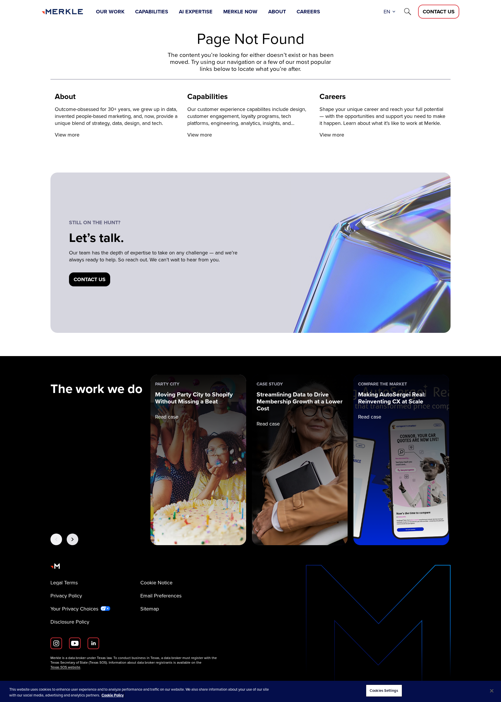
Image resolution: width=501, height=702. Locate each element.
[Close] (491, 690)
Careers (308, 11)
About (277, 11)
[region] (250, 691)
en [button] (387, 11)
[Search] (407, 11)
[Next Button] (72, 539)
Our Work (110, 11)
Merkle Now (240, 11)
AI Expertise (196, 11)
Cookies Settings (384, 690)
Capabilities (151, 11)
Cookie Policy (112, 695)
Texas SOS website (65, 667)
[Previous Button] (56, 539)
